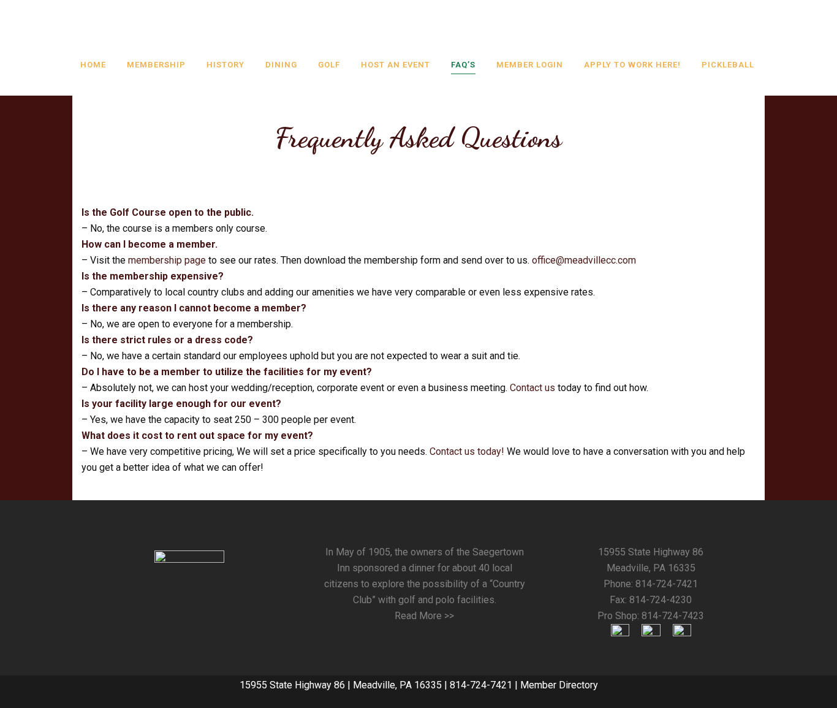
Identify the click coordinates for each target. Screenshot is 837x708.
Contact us (532, 388)
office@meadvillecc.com (584, 260)
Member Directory (559, 685)
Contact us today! (467, 451)
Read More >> (424, 616)
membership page (167, 260)
